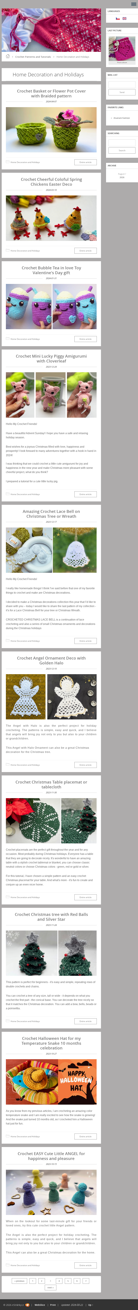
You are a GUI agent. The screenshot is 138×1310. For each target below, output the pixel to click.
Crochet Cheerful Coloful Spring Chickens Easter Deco (51, 181)
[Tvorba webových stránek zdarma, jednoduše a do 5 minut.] (27, 1305)
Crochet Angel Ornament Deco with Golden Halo (51, 660)
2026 (122, 177)
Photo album (122, 62)
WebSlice (40, 1304)
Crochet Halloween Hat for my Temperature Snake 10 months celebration (51, 1043)
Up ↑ (90, 1304)
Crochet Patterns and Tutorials (33, 56)
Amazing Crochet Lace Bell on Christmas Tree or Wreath (51, 513)
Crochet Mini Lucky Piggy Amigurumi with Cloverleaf (51, 358)
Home (8, 56)
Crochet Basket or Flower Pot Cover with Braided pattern (51, 93)
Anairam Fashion (122, 118)
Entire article (86, 162)
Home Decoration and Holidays (25, 162)
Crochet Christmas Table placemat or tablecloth (51, 784)
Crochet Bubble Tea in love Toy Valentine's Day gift (51, 270)
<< (112, 175)
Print (53, 1304)
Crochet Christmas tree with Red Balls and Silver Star (51, 917)
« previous (19, 1281)
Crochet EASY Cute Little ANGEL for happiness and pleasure (51, 1156)
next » (50, 1287)
